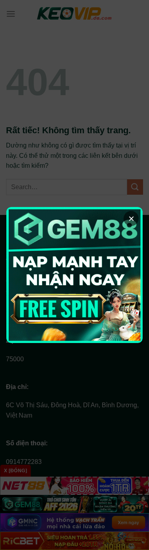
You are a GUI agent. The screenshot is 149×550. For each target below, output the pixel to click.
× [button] (131, 218)
